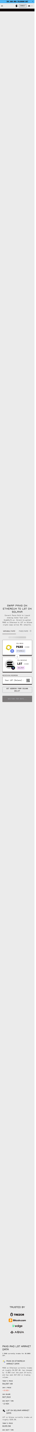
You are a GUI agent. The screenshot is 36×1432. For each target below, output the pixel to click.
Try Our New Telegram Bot (17, 1)
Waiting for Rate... (17, 699)
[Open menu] (2, 6)
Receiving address (10, 675)
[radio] (9, 632)
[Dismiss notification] (32, 1)
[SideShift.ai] (16, 5)
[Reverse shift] (17, 656)
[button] (30, 6)
